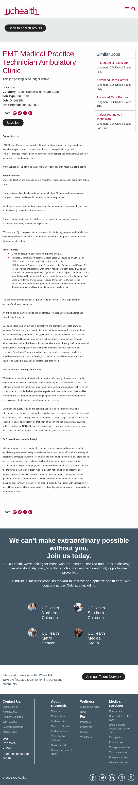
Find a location (59, 731)
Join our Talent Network (103, 676)
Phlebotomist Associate (112, 62)
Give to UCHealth (60, 726)
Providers (85, 721)
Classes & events (90, 706)
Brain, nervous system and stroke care (119, 728)
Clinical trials (58, 716)
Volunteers (86, 737)
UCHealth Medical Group (96, 638)
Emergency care (118, 757)
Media (83, 731)
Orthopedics (116, 737)
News (83, 711)
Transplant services (120, 747)
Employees (86, 726)
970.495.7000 (10, 721)
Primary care (116, 742)
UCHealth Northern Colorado (50, 613)
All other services (118, 762)
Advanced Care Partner (112, 80)
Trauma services (118, 752)
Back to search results (25, 28)
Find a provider (59, 721)
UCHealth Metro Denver (50, 638)
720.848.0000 (10, 711)
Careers (55, 711)
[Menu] (127, 9)
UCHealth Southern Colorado (96, 613)
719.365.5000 (10, 731)
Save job (13, 122)
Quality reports (59, 745)
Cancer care (116, 711)
